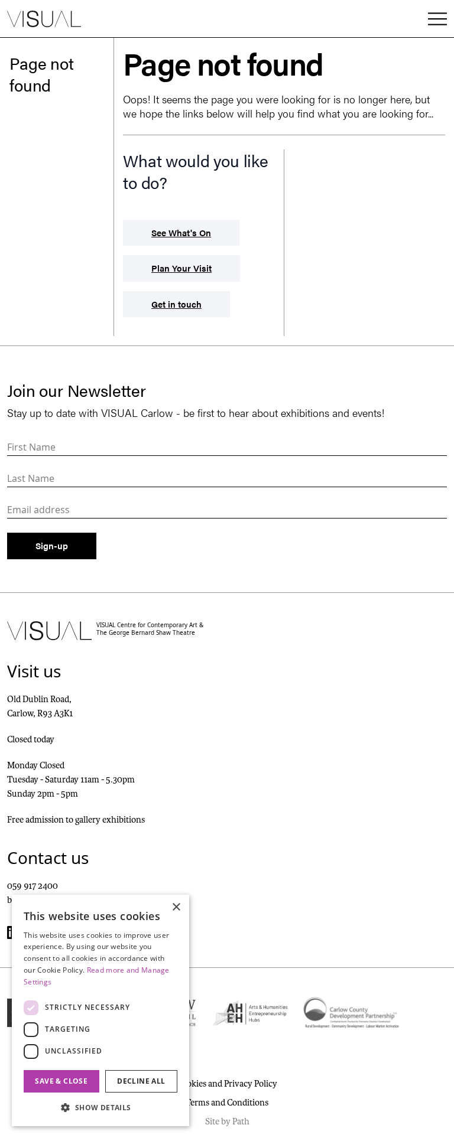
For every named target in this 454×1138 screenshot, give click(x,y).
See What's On (181, 232)
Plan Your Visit (181, 268)
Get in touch (176, 304)
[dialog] (100, 1010)
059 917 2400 (32, 886)
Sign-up (51, 545)
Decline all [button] (141, 1081)
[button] (100, 1107)
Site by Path (227, 1121)
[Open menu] (437, 18)
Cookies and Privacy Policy (227, 1083)
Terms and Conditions (227, 1102)
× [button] (175, 907)
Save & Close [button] (61, 1081)
